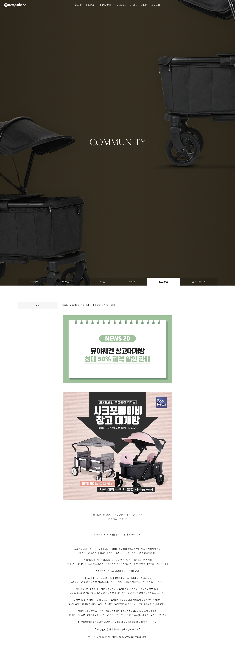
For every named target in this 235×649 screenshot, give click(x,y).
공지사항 (33, 281)
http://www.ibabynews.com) (132, 636)
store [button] (133, 5)
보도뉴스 (163, 281)
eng (231, 5)
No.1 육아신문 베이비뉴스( (106, 636)
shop (144, 5)
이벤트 (65, 281)
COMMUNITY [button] (106, 5)
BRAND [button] (78, 5)
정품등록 (155, 5)
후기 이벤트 (99, 281)
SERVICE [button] (121, 5)
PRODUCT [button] (91, 5)
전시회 (132, 281)
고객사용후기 (199, 281)
